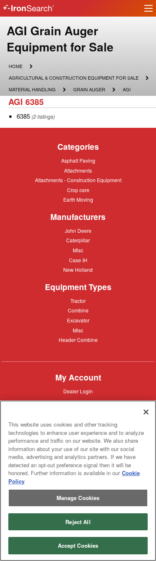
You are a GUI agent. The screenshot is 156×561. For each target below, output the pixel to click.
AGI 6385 (26, 101)
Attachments (78, 170)
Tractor (78, 300)
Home (15, 65)
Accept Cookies (78, 545)
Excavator (78, 320)
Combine (78, 310)
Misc (78, 250)
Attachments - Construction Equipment (78, 180)
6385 (23, 116)
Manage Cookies (78, 498)
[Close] (146, 412)
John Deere (78, 231)
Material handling (32, 90)
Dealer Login (78, 391)
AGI (126, 89)
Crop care (78, 190)
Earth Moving (78, 200)
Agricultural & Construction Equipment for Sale (73, 78)
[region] (78, 480)
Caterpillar (78, 240)
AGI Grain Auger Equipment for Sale (60, 38)
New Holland (78, 270)
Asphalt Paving (78, 161)
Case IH (78, 260)
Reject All (77, 522)
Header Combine (78, 340)
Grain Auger (89, 90)
